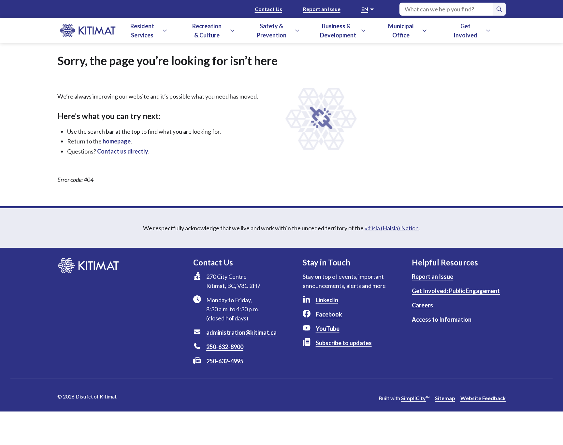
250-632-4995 (224, 361)
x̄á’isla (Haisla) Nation (392, 228)
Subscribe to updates (344, 342)
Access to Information (441, 319)
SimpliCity (413, 398)
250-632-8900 (224, 346)
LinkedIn (327, 299)
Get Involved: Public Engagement (456, 290)
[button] (165, 30)
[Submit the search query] (499, 9)
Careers (422, 305)
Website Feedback (483, 398)
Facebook (329, 314)
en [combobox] (364, 9)
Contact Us (268, 9)
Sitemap (445, 398)
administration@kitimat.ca (241, 332)
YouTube (327, 328)
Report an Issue (321, 9)
